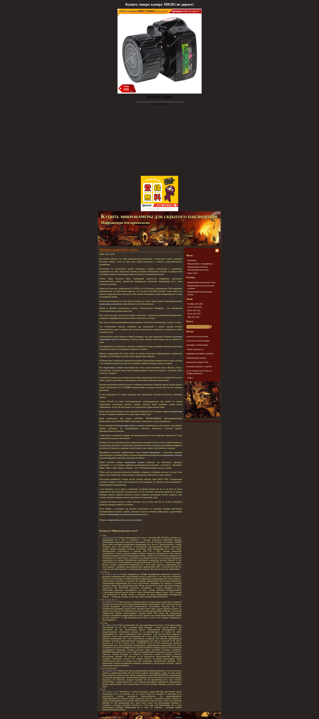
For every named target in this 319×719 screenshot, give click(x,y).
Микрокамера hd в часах (118, 250)
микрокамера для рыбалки (110, 304)
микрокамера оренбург (172, 455)
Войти (190, 378)
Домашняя (191, 260)
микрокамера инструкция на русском (124, 514)
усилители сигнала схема (197, 336)
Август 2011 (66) (194, 307)
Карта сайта (192, 273)
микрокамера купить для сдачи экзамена (125, 520)
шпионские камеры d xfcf (197, 362)
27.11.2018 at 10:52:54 (110, 574)
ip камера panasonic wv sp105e (199, 366)
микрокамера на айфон (113, 368)
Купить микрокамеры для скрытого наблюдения (159, 216)
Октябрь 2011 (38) (195, 304)
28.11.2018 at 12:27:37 (110, 602)
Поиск (189, 321)
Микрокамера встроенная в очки (201, 282)
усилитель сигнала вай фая (197, 341)
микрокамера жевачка (134, 462)
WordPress (178, 717)
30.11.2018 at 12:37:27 (110, 692)
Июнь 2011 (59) (193, 314)
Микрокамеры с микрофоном (199, 264)
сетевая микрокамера (150, 452)
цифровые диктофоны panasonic (200, 353)
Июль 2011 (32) (193, 310)
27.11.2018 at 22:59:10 (110, 538)
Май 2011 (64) (193, 317)
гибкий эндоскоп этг (195, 349)
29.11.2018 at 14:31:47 (110, 671)
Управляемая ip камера (196, 358)
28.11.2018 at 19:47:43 (110, 625)
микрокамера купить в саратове (131, 425)
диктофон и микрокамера (197, 345)
